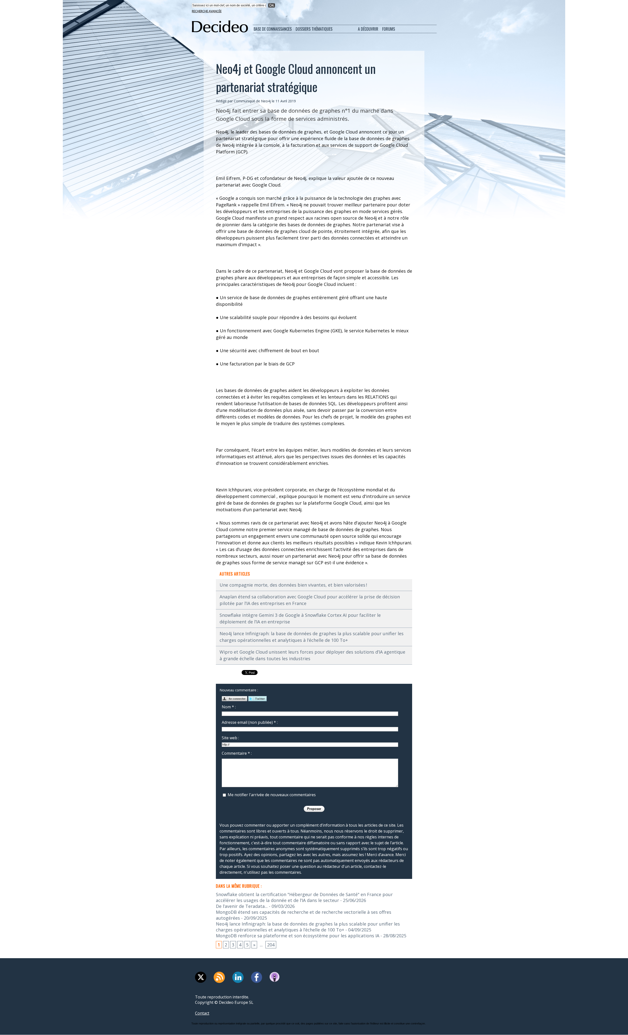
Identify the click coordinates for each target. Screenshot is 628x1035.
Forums (388, 29)
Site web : (230, 737)
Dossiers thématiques (314, 29)
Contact (202, 1013)
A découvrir (368, 29)
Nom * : (229, 707)
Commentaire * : (237, 753)
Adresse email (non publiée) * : (250, 722)
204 (271, 945)
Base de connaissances (273, 29)
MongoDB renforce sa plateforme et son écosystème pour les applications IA (297, 936)
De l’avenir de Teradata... (242, 906)
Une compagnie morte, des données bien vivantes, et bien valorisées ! (293, 585)
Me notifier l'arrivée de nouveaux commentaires (272, 794)
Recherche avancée (207, 11)
